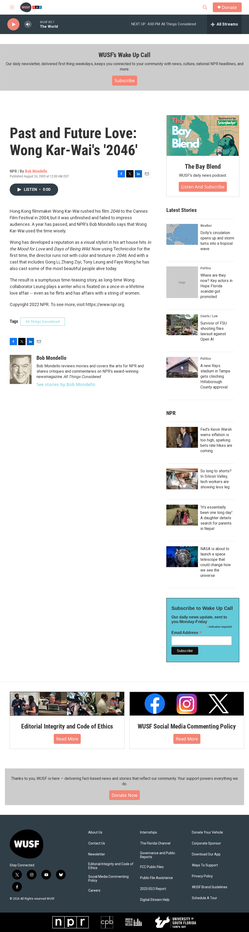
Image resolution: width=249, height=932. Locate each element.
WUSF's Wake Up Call (124, 55)
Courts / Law (209, 316)
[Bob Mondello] (21, 369)
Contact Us (96, 843)
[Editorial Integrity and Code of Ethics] (67, 704)
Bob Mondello (36, 171)
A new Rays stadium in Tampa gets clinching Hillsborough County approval (215, 376)
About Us (95, 832)
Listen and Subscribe (202, 187)
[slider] (35, 24)
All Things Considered (43, 322)
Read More (67, 739)
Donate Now (124, 795)
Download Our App (206, 854)
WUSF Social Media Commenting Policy (187, 726)
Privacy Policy (202, 876)
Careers (94, 890)
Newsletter (96, 854)
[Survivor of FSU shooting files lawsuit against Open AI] (182, 324)
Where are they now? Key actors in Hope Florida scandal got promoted (216, 286)
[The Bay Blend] (203, 135)
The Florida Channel (155, 843)
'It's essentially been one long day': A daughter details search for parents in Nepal (216, 518)
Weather (206, 226)
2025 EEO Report (153, 889)
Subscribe (125, 80)
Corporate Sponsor (206, 843)
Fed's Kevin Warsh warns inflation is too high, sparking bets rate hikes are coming (216, 440)
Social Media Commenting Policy (108, 878)
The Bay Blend (203, 166)
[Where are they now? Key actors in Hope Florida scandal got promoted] (182, 282)
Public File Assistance (156, 878)
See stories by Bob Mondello (65, 384)
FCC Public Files (152, 867)
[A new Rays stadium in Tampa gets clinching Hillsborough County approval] (182, 367)
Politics (205, 268)
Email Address (186, 632)
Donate (229, 7)
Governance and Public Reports (157, 855)
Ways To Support (205, 865)
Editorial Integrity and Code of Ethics (67, 726)
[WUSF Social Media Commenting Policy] (187, 704)
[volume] (28, 24)
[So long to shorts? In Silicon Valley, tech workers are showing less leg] (182, 478)
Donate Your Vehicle (207, 832)
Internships (148, 832)
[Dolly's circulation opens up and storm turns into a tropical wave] (182, 234)
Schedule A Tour (204, 898)
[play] (13, 24)
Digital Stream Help (154, 900)
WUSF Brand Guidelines (209, 887)
